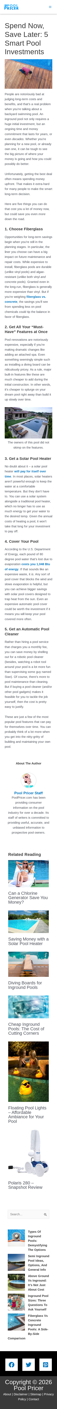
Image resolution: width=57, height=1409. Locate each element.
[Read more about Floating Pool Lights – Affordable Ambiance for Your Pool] (28, 1071)
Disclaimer (21, 1394)
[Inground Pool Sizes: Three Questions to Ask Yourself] (16, 1302)
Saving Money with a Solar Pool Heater (28, 941)
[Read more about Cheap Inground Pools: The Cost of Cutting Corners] (28, 1006)
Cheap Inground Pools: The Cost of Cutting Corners (26, 1029)
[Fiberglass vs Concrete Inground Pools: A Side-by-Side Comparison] (16, 1322)
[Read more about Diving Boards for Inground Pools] (28, 964)
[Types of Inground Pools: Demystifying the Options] (16, 1237)
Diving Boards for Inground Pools (25, 985)
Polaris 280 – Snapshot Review (25, 1185)
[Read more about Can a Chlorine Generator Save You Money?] (28, 873)
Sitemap (35, 1394)
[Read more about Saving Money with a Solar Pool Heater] (28, 921)
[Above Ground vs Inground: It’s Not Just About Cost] (16, 1282)
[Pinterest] (45, 1365)
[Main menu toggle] (50, 7)
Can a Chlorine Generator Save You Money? (28, 898)
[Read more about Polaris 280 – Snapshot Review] (28, 1153)
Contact (34, 1399)
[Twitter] (28, 1365)
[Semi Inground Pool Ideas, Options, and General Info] (16, 1262)
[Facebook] (11, 1365)
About (7, 1394)
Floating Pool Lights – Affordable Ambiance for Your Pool (27, 1114)
